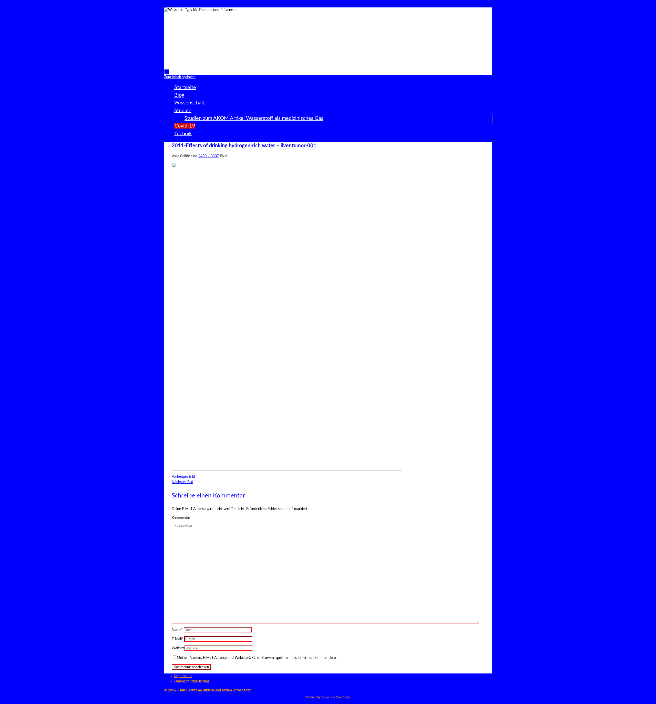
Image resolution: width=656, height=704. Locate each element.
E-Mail (177, 639)
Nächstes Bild (182, 482)
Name (177, 630)
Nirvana (326, 697)
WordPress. (343, 697)
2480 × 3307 (208, 156)
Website (178, 648)
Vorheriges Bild (183, 476)
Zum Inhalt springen (18, 4)
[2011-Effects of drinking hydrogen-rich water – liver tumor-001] (287, 469)
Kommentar (181, 518)
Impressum (183, 676)
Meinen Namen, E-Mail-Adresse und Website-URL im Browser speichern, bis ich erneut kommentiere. (256, 658)
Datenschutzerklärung (191, 681)
